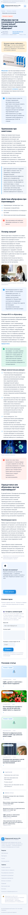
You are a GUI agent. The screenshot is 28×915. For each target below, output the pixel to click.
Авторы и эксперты (6, 880)
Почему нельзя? (8, 782)
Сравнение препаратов (7, 878)
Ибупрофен (4, 71)
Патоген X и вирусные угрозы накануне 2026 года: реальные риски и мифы (12, 734)
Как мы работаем (5, 886)
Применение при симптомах (11, 775)
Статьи (3, 858)
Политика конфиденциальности (9, 891)
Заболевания (4, 853)
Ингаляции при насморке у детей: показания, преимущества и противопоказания (13, 761)
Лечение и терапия (11, 11)
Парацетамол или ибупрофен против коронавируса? (13, 785)
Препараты (4, 855)
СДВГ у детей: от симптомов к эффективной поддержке (12, 682)
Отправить (8, 649)
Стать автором (9, 592)
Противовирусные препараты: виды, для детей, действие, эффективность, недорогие (12, 708)
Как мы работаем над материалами (18, 32)
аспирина (15, 89)
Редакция (3, 883)
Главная (3, 11)
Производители (5, 861)
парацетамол (5, 343)
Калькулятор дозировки (7, 875)
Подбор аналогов (5, 867)
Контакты (3, 888)
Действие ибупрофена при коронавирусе (11, 778)
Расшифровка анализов (7, 872)
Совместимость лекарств (7, 870)
